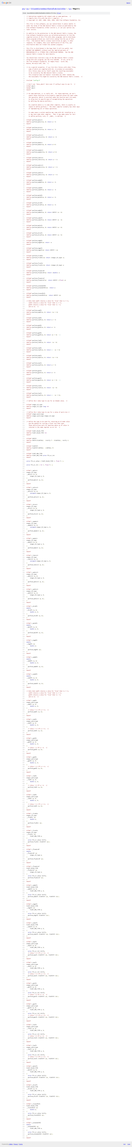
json (128, 1144)
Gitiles (11, 1144)
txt (124, 1144)
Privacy (16, 1144)
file (58, 13)
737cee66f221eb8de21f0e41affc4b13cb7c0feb (48, 9)
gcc (27, 9)
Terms (21, 1144)
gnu (23, 9)
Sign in (128, 3)
